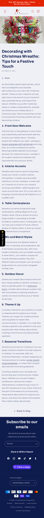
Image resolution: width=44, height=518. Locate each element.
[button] (5, 11)
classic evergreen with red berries (17, 144)
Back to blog (23, 411)
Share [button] (7, 78)
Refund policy (20, 503)
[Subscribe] (36, 444)
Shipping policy (30, 507)
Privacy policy (32, 503)
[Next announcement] (39, 3)
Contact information (23, 510)
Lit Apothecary (20, 500)
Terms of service (17, 507)
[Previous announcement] (4, 3)
